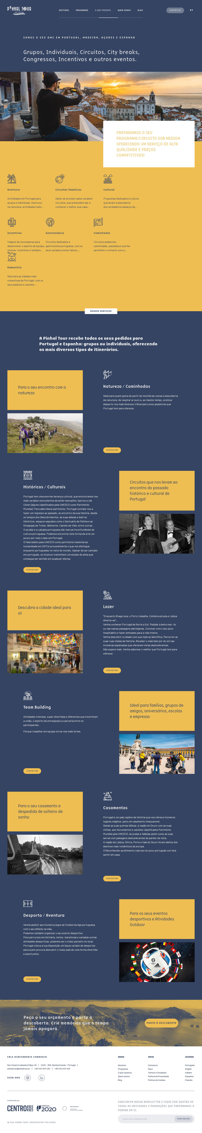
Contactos (175, 10)
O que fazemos (103, 10)
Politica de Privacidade (158, 1076)
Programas (82, 10)
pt (191, 10)
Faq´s (150, 1069)
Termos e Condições (157, 1072)
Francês (188, 1080)
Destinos (64, 10)
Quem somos (124, 10)
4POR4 (52, 1122)
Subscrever (183, 1119)
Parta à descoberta (162, 1023)
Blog (140, 10)
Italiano (188, 1072)
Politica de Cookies (156, 1080)
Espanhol (189, 1076)
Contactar (112, 450)
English (188, 1069)
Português (190, 1065)
